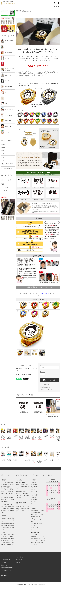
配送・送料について (5, 562)
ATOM (5, 575)
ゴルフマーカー (21, 10)
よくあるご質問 (4, 187)
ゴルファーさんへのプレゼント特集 (25, 11)
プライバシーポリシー (6, 570)
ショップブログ (4, 573)
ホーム (17, 10)
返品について (42, 386)
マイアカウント (19, 557)
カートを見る (19, 559)
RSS (2, 575)
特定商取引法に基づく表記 (45, 387)
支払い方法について (5, 559)
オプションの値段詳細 (44, 384)
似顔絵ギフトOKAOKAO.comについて (7, 183)
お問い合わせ (19, 562)
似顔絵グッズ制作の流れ (6, 180)
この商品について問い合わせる (46, 389)
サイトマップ (4, 190)
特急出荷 (27, 75)
